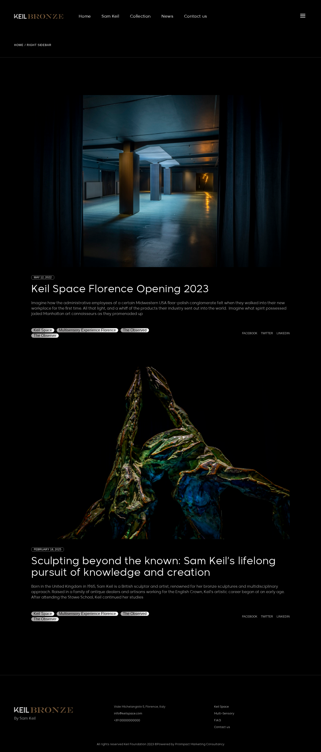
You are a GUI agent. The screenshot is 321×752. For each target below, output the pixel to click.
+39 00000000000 (127, 720)
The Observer (45, 336)
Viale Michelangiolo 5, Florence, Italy (139, 707)
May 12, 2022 (43, 277)
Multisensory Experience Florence (87, 330)
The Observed (135, 330)
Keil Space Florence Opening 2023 (120, 289)
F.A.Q (217, 720)
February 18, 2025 (47, 549)
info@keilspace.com (128, 713)
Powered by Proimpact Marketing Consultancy (190, 744)
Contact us (222, 727)
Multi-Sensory (224, 713)
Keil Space (43, 330)
